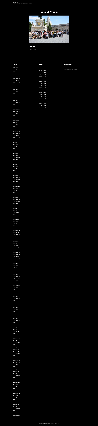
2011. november (16, 300)
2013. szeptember (17, 258)
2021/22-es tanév (42, 105)
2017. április (15, 190)
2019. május (15, 144)
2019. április (15, 146)
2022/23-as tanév (42, 107)
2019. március (16, 148)
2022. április (15, 93)
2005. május (15, 384)
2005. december (16, 375)
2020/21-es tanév (42, 103)
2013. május (15, 265)
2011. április (15, 311)
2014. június (15, 239)
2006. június (15, 364)
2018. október (16, 159)
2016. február (16, 212)
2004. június (15, 399)
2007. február (16, 358)
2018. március (16, 170)
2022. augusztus (16, 85)
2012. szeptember (17, 283)
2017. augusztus (16, 186)
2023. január (16, 74)
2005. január (16, 391)
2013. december (16, 252)
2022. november (16, 78)
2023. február (16, 71)
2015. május (15, 221)
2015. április (15, 223)
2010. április (15, 327)
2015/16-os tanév (42, 92)
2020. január (16, 129)
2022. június (15, 89)
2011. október (16, 303)
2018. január (16, 175)
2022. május (15, 91)
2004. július (15, 397)
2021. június (15, 113)
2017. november (16, 179)
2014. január (16, 250)
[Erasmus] (49, 29)
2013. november (16, 254)
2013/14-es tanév (42, 87)
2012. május (15, 287)
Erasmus (32, 46)
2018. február (16, 173)
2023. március (16, 69)
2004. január (16, 406)
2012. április (15, 289)
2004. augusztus (16, 395)
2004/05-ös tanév (42, 70)
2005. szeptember (17, 380)
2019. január (16, 153)
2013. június (15, 263)
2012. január (16, 296)
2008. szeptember (17, 353)
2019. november (16, 133)
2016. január (16, 214)
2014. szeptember (17, 234)
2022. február (16, 98)
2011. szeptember (17, 305)
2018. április (15, 168)
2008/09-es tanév (42, 76)
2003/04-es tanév (42, 68)
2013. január (16, 274)
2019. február (16, 151)
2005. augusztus (16, 382)
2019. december (16, 131)
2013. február (16, 272)
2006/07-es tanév (42, 74)
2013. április (15, 267)
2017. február (16, 195)
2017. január (16, 197)
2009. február (16, 351)
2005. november (16, 377)
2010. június (15, 325)
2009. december (16, 336)
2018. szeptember (17, 162)
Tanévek (79, 2)
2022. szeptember (17, 82)
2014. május (15, 241)
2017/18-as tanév (42, 96)
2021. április (15, 115)
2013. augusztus (16, 261)
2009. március (16, 349)
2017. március (16, 192)
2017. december (16, 177)
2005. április (15, 386)
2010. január (16, 333)
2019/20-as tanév (42, 101)
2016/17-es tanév (42, 94)
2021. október (16, 107)
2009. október (16, 340)
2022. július (15, 87)
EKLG (35, 49)
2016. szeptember (17, 206)
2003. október (16, 413)
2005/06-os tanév (42, 72)
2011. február (16, 316)
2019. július (15, 140)
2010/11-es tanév (42, 81)
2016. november (16, 201)
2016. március (16, 210)
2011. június (15, 307)
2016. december (16, 199)
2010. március (16, 329)
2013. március (16, 269)
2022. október (16, 80)
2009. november (16, 338)
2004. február (16, 404)
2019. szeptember (17, 137)
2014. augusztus (16, 236)
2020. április (15, 122)
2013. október (16, 256)
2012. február (16, 294)
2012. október (16, 280)
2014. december (16, 228)
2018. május (15, 166)
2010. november (16, 322)
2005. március (16, 388)
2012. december (16, 276)
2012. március (16, 292)
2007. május (15, 355)
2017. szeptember (17, 184)
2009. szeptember (17, 342)
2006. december (16, 360)
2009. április (15, 347)
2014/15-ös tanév (42, 90)
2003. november (16, 410)
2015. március (16, 225)
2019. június (15, 142)
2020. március (16, 124)
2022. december (16, 76)
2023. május (15, 67)
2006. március (16, 371)
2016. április (15, 208)
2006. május (15, 366)
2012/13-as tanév (42, 85)
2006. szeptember (17, 362)
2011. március (16, 314)
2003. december (16, 408)
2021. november (16, 104)
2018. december (16, 155)
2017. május (15, 188)
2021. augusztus (16, 111)
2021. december (16, 102)
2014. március (16, 245)
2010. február (16, 331)
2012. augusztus (16, 285)
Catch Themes (57, 423)
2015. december (16, 217)
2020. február (16, 126)
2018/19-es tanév (42, 98)
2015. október (16, 219)
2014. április (15, 243)
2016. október (16, 203)
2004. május (15, 402)
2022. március (16, 96)
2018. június (15, 164)
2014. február (16, 247)
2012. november (16, 278)
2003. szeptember (17, 415)
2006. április (15, 369)
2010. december (16, 320)
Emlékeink (16, 2)
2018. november (16, 157)
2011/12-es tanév (42, 83)
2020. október (16, 120)
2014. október (16, 232)
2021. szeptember (17, 109)
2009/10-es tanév (42, 79)
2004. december (16, 393)
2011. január (16, 318)
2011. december (16, 298)
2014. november (16, 230)
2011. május (15, 309)
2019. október (16, 135)
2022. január (16, 100)
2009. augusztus (16, 344)
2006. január (16, 373)
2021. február (16, 118)
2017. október (16, 181)
